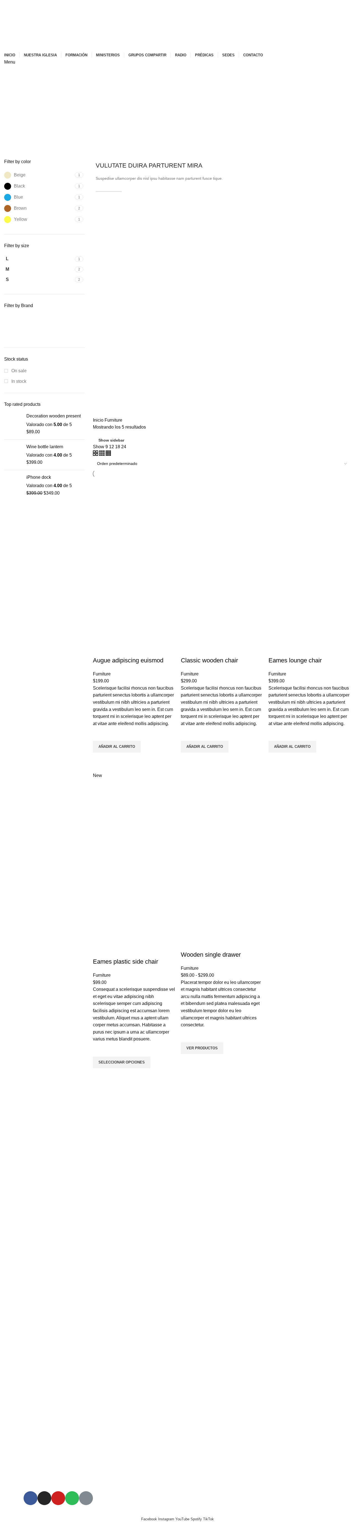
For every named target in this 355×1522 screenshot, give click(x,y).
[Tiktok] (86, 1498)
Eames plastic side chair (125, 961)
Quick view (100, 759)
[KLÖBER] (64, 319)
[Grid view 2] (96, 454)
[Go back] (11, 121)
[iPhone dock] (13, 485)
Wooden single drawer (211, 954)
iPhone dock (38, 477)
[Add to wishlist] (100, 734)
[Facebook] (30, 1498)
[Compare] (100, 649)
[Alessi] (23, 319)
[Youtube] (58, 1498)
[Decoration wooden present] (13, 424)
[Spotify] (72, 1498)
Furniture (102, 674)
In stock (18, 381)
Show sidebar (111, 440)
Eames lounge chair (295, 660)
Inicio (99, 420)
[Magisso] (23, 332)
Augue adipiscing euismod (128, 660)
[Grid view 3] (102, 454)
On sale (18, 370)
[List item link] (72, 1123)
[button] (117, 747)
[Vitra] (64, 332)
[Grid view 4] (108, 454)
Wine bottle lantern (44, 446)
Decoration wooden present (53, 416)
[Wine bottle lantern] (13, 455)
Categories (20, 148)
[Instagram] (44, 1498)
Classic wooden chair (209, 660)
